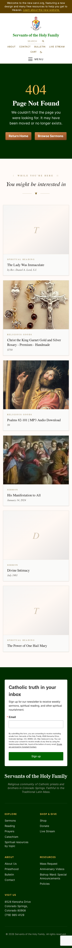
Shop (43, 820)
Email (12, 717)
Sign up (36, 756)
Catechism (11, 836)
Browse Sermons (50, 136)
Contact (24, 46)
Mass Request (48, 863)
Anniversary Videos (52, 869)
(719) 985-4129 (14, 915)
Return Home (18, 136)
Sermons (10, 820)
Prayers (9, 831)
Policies (45, 883)
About (11, 46)
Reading (10, 826)
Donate (44, 826)
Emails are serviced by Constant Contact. (35, 745)
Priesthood (12, 869)
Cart (33, 51)
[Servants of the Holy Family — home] (36, 35)
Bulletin (40, 46)
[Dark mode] (41, 52)
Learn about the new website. (41, 10)
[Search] (43, 41)
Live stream (57, 46)
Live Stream (47, 831)
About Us (11, 863)
